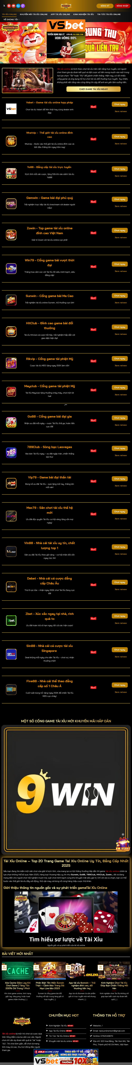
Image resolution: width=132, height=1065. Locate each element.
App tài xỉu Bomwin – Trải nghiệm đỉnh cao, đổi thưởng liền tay (82, 985)
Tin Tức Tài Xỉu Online (109, 14)
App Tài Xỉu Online (60, 14)
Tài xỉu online (9, 14)
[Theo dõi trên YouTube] (13, 6)
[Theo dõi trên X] (4, 6)
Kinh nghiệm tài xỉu (83, 14)
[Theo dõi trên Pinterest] (9, 6)
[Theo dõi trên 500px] (18, 6)
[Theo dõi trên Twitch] (23, 6)
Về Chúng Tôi (11, 19)
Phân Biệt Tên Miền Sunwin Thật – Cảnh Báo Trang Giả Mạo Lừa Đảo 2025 (49, 985)
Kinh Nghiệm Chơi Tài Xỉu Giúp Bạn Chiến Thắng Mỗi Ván (114, 985)
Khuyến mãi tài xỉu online (33, 14)
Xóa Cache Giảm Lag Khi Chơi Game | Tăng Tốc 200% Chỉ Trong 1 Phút (17, 985)
